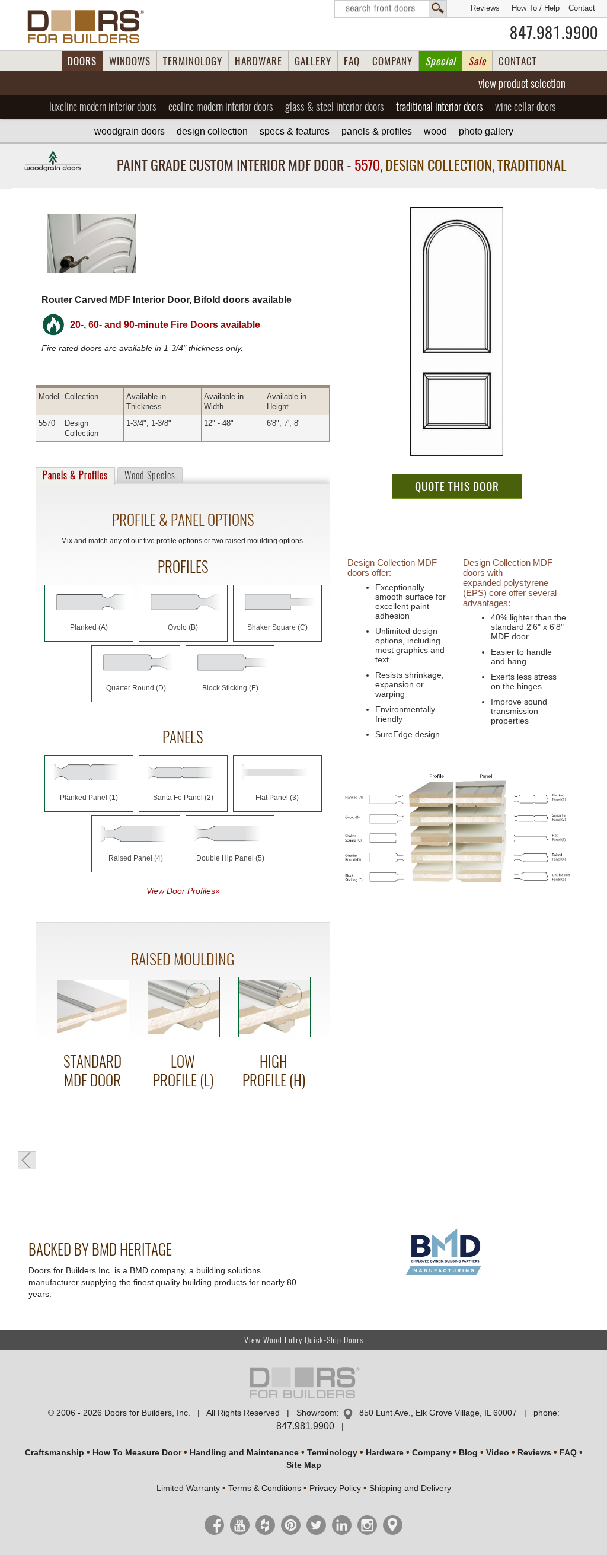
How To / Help (536, 8)
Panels (75, 475)
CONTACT (518, 61)
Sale (477, 61)
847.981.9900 (554, 33)
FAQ (352, 61)
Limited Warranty (188, 1488)
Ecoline (220, 106)
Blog (468, 1452)
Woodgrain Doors (129, 131)
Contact (581, 8)
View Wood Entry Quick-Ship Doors (303, 1340)
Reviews (485, 8)
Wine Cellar (525, 106)
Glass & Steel (334, 106)
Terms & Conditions (264, 1488)
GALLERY (313, 61)
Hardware (385, 1452)
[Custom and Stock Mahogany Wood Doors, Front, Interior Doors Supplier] (90, 26)
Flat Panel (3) (277, 798)
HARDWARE (258, 61)
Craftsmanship (54, 1452)
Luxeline (102, 106)
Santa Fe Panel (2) (183, 798)
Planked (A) (89, 627)
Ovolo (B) (183, 627)
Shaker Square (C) (277, 627)
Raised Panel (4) (135, 858)
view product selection (522, 83)
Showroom (316, 1412)
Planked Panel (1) (89, 798)
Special (440, 61)
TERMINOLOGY (192, 61)
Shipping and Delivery (410, 1488)
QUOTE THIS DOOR (457, 486)
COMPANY (392, 61)
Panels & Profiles (376, 131)
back (27, 1160)
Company (431, 1452)
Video (497, 1452)
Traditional (439, 106)
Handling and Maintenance (244, 1452)
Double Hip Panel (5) (230, 858)
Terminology (332, 1452)
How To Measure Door (136, 1452)
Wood (435, 131)
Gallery (486, 131)
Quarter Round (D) (136, 688)
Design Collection (212, 131)
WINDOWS (130, 61)
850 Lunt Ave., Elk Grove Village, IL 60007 (438, 1412)
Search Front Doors (390, 9)
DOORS (82, 61)
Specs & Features (295, 131)
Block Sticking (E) (230, 688)
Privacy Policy (335, 1488)
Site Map (303, 1465)
